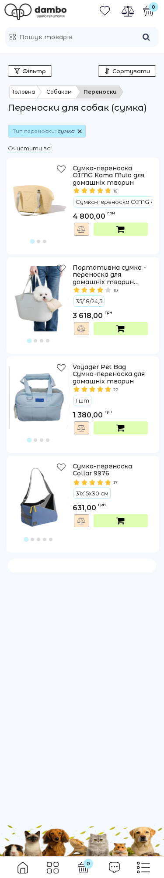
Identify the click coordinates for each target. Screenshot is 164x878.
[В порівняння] (81, 229)
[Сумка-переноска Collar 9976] (38, 491)
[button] (38, 203)
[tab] (32, 241)
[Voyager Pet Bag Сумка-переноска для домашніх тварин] (38, 391)
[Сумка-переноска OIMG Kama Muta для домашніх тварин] (38, 193)
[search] (146, 37)
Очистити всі (30, 148)
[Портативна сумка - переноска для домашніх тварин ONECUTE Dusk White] (38, 292)
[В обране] (62, 171)
